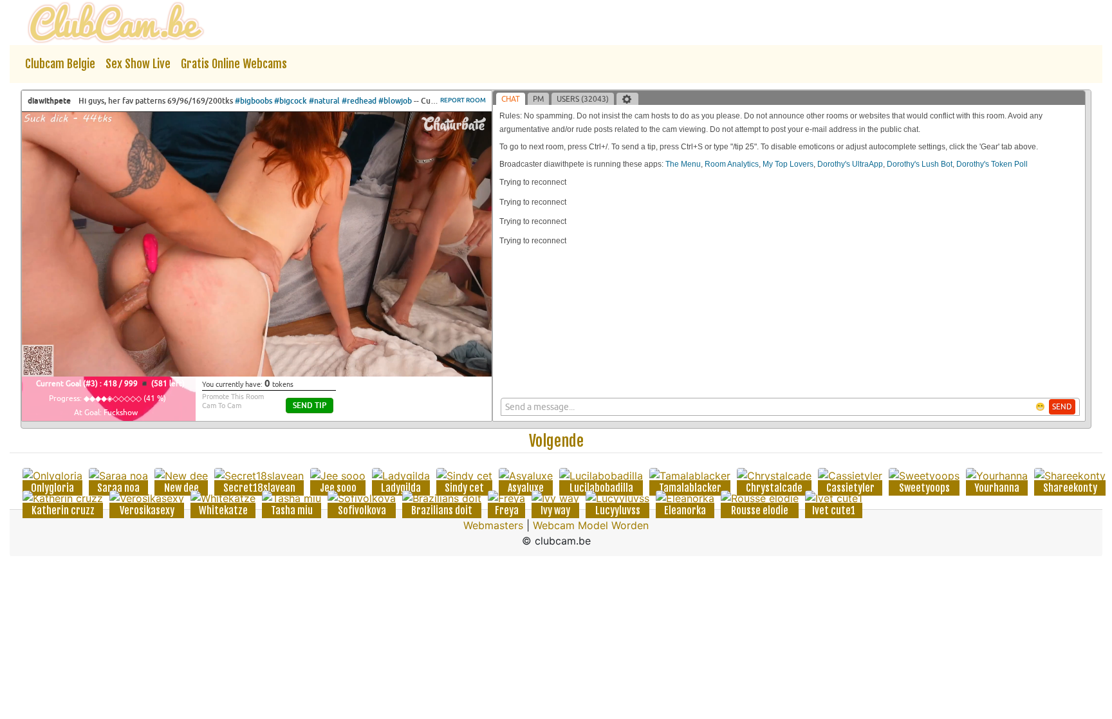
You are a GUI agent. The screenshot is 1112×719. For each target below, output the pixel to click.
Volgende (556, 441)
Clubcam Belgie (60, 64)
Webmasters (493, 525)
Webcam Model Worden (591, 525)
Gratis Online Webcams (234, 64)
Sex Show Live (138, 64)
